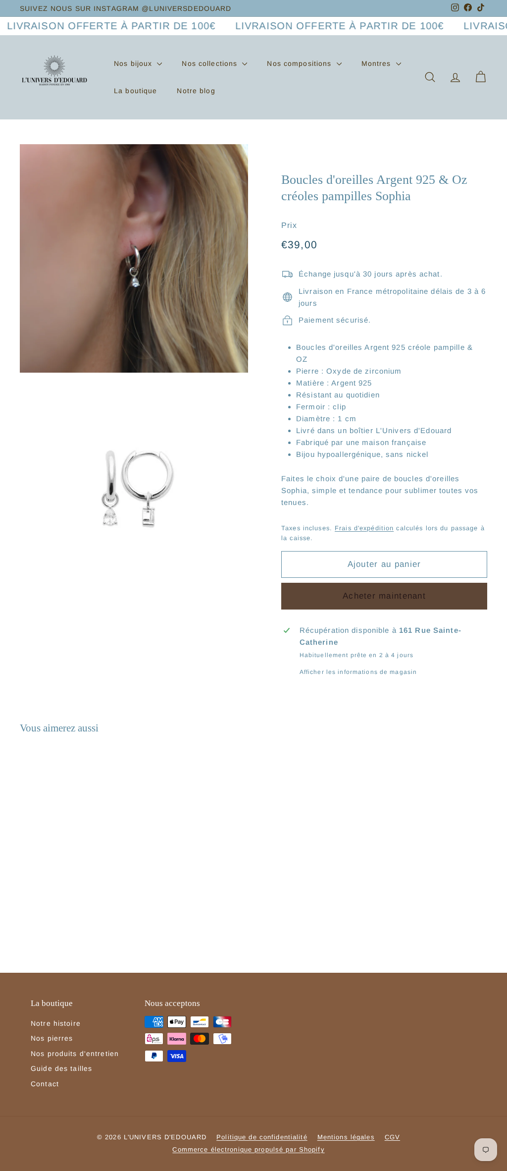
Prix (289, 225)
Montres (377, 63)
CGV (392, 1137)
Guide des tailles (61, 1068)
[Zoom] (134, 258)
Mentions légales (346, 1137)
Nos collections (211, 63)
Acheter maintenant (384, 596)
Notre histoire (56, 1023)
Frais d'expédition (364, 528)
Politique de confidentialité (261, 1137)
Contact (45, 1084)
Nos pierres (52, 1038)
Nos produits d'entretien (75, 1054)
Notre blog (196, 91)
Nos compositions (300, 63)
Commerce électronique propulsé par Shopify (248, 1149)
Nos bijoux (134, 63)
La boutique (135, 91)
